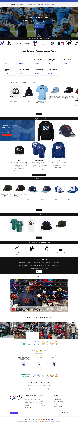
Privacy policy (42, 421)
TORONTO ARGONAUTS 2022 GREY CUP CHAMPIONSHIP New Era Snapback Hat (16, 99)
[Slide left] (36, 111)
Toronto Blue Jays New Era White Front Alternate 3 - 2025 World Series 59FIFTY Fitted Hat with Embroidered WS (59, 197)
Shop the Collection (6, 134)
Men (11, 234)
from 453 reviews (38, 353)
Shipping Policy (41, 409)
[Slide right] (41, 111)
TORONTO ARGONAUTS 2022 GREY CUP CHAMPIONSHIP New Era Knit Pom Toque (29, 99)
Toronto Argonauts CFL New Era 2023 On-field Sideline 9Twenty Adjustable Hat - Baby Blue (54, 97)
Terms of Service (42, 405)
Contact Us (41, 401)
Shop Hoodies (58, 167)
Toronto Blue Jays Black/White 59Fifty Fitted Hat (20, 195)
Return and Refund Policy (43, 407)
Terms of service (47, 421)
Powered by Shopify (31, 421)
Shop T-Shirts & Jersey (38, 169)
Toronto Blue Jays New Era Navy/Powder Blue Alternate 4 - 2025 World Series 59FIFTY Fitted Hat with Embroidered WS (32, 197)
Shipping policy (52, 421)
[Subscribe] (47, 389)
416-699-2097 (60, 401)
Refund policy (37, 421)
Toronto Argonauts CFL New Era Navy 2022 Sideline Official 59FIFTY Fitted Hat (68, 97)
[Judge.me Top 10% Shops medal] (52, 343)
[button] (18, 4)
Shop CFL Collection (39, 26)
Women (26, 234)
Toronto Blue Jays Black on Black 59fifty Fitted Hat (6, 195)
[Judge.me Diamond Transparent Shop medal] (38, 343)
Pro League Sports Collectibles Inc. (23, 421)
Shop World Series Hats (18, 170)
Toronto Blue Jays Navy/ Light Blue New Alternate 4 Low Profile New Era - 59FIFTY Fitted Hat (46, 197)
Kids (40, 234)
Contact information (58, 421)
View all (39, 114)
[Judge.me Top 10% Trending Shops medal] (56, 343)
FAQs (40, 399)
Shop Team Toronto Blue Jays (39, 174)
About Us (39, 271)
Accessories (56, 231)
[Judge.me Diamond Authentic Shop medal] (34, 343)
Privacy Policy (41, 403)
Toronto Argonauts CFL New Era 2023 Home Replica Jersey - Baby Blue (41, 102)
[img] (39, 351)
